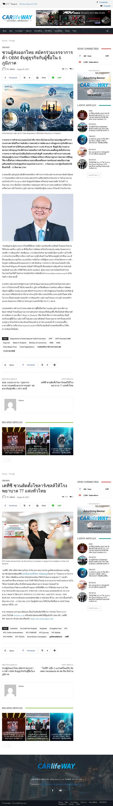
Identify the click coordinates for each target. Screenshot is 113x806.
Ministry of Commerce (37, 343)
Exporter (6, 343)
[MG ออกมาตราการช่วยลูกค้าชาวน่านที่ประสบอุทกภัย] (82, 152)
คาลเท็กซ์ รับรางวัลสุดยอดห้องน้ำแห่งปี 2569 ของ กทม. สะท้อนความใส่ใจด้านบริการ (38, 451)
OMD (58, 343)
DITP (50, 338)
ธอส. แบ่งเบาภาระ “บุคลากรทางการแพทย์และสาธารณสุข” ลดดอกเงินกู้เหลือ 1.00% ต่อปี (18, 385)
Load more (93, 175)
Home (4, 40)
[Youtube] (101, 6)
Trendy (12, 40)
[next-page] (8, 460)
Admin (12, 69)
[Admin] (4, 69)
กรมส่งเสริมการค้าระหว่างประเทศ (49, 347)
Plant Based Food (10, 347)
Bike (13, 444)
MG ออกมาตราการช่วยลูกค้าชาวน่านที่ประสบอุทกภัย (99, 153)
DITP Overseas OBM (63, 338)
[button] (73, 18)
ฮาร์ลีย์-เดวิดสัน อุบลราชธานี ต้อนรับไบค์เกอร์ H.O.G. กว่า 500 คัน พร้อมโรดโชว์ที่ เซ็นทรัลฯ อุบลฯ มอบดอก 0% (14, 450)
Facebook (103, 2)
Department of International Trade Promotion (28, 338)
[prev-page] (4, 460)
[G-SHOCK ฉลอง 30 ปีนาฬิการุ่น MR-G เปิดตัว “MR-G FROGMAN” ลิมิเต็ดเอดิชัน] (61, 441)
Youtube (106, 5)
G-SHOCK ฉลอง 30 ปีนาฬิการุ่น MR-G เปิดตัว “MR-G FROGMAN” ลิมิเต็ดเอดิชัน (61, 451)
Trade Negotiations (27, 347)
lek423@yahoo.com (48, 784)
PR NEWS (37, 446)
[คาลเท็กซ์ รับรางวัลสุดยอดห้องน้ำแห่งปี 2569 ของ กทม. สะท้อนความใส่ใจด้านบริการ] (37, 441)
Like (107, 56)
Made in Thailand (19, 343)
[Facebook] (97, 2)
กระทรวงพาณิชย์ (9, 351)
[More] (54, 365)
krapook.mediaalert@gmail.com (70, 784)
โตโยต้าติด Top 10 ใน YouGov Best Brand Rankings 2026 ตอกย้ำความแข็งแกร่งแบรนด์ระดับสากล (99, 165)
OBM (51, 343)
